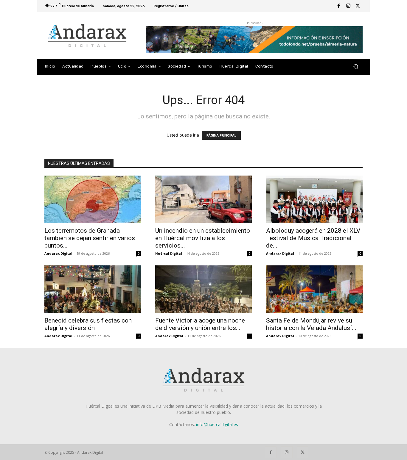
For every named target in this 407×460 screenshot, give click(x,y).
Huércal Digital (168, 253)
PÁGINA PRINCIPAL (221, 135)
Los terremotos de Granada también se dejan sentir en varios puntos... (89, 238)
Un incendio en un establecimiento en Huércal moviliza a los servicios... (202, 238)
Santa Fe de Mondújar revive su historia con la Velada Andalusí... (311, 324)
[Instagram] (348, 6)
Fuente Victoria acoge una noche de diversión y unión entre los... (200, 324)
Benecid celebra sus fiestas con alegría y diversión (88, 324)
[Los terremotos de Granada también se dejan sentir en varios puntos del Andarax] (92, 199)
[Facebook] (339, 6)
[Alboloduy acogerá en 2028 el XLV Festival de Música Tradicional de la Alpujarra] (314, 199)
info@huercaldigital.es (217, 424)
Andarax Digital (58, 253)
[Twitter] (358, 6)
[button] (356, 66)
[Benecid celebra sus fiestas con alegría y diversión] (92, 289)
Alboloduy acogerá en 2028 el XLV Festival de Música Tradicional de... (313, 238)
